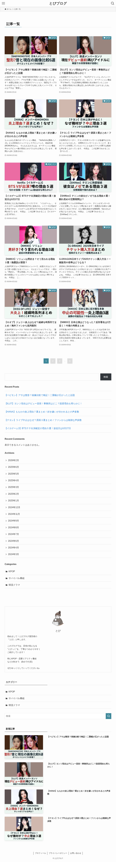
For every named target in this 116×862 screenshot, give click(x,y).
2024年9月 (13, 520)
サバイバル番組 (16, 578)
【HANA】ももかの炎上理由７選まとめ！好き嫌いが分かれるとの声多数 (42, 412)
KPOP (12, 571)
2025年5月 (13, 474)
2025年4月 (13, 480)
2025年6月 (13, 467)
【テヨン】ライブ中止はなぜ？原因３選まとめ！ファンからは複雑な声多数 (43, 420)
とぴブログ (58, 3)
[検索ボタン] (112, 3)
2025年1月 (13, 500)
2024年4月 (13, 547)
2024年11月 (14, 514)
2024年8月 (13, 527)
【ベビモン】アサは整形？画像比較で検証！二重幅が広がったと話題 (40, 395)
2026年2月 (13, 460)
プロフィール (40, 853)
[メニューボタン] (3, 3)
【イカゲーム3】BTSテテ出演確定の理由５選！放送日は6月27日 (38, 428)
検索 (106, 377)
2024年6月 (13, 541)
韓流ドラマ (14, 585)
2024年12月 (14, 507)
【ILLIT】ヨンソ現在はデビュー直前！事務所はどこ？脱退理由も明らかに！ (43, 403)
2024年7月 (13, 534)
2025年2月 (13, 494)
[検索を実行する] (108, 716)
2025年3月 (13, 487)
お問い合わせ (75, 853)
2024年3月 (13, 554)
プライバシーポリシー (58, 853)
